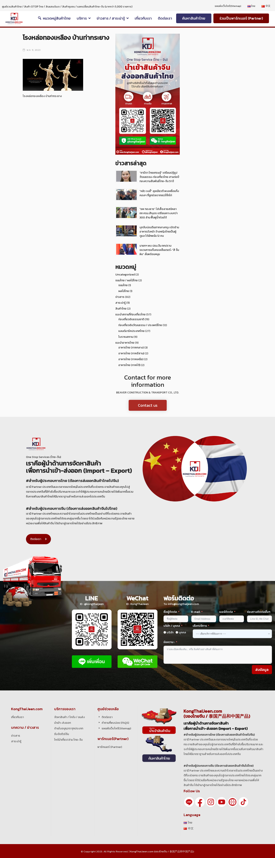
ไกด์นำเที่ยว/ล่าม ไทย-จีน (68, 740)
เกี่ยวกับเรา (17, 717)
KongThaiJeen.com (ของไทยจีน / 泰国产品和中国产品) (162, 851)
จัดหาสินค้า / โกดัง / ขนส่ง (69, 717)
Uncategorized (125, 274)
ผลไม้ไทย (123, 291)
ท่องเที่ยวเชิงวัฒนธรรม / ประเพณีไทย (140, 325)
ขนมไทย (123, 285)
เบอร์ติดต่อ (226, 612)
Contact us (147, 405)
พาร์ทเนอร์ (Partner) (109, 747)
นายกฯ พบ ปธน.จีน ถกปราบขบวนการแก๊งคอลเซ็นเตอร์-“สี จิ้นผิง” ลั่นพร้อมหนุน (159, 250)
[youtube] (221, 802)
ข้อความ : (169, 642)
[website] (232, 802)
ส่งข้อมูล (262, 669)
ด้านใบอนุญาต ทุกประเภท (68, 728)
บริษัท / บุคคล (171, 626)
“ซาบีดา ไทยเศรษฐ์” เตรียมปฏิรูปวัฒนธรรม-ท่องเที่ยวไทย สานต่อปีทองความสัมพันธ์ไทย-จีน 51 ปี (159, 177)
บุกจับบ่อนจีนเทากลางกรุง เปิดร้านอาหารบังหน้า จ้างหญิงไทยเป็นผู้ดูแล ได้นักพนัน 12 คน (159, 231)
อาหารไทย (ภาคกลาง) (131, 347)
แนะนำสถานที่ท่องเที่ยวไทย (130, 314)
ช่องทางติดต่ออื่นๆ (258, 612)
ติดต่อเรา (35, 539)
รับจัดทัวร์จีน (61, 734)
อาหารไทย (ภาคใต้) (129, 365)
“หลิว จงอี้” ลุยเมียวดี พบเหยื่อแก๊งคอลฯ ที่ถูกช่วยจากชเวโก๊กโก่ (159, 193)
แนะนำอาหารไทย (124, 343)
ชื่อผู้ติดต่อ (170, 612)
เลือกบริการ (200, 626)
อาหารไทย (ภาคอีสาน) (131, 353)
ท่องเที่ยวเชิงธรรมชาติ (131, 319)
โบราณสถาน (125, 337)
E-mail (196, 612)
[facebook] (199, 802)
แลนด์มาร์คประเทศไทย (131, 331)
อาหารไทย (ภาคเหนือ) (130, 359)
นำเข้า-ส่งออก (62, 723)
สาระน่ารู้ (120, 303)
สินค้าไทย (120, 309)
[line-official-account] (189, 802)
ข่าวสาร (119, 297)
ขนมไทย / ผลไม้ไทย (126, 280)
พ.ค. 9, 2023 (33, 50)
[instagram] (210, 802)
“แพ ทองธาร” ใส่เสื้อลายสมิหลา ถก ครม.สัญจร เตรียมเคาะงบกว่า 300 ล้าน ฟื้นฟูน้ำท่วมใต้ (159, 213)
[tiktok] (243, 802)
